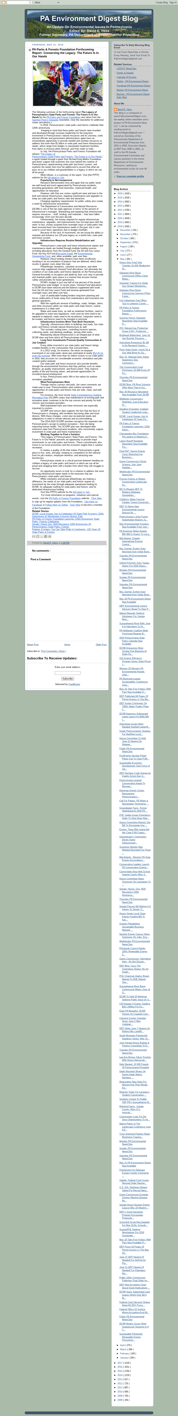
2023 (120, 206)
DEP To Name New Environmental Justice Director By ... (131, 509)
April (122, 1345)
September (126, 242)
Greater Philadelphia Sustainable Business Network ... (131, 927)
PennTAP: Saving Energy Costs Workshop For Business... (132, 454)
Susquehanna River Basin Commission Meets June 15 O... (134, 989)
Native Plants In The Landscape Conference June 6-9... (135, 1127)
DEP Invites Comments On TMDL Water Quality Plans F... (134, 706)
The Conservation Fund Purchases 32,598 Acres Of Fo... (134, 370)
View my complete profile (130, 176)
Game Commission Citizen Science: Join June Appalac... (132, 464)
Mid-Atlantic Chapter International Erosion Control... (131, 541)
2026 (120, 193)
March (123, 1349)
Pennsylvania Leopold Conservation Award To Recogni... (132, 783)
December (125, 230)
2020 (120, 218)
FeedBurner (74, 684)
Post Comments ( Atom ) (53, 651)
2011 (120, 1387)
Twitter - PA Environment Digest (133, 81)
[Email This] (33, 536)
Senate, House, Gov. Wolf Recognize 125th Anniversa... (132, 892)
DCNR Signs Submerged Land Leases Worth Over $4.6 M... (134, 1295)
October (124, 238)
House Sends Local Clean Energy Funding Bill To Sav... (132, 916)
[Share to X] (41, 536)
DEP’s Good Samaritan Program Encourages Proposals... (131, 1215)
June (123, 255)
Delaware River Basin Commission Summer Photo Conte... (134, 293)
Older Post (101, 644)
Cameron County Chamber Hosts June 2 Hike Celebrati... (132, 1021)
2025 (120, 198)
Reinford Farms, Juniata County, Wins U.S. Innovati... (131, 1109)
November (125, 234)
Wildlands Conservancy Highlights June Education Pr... (133, 402)
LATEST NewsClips (126, 68)
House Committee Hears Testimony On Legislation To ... (135, 882)
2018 (120, 226)
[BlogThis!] (37, 536)
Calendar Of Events (126, 77)
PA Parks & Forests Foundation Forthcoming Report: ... (132, 311)
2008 (120, 1400)
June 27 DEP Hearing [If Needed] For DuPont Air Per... (132, 1260)
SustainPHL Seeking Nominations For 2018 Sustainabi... (131, 1232)
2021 (120, 214)
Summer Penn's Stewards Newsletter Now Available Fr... (133, 321)
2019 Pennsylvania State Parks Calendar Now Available (132, 641)
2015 (120, 1371)
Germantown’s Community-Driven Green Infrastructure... (133, 840)
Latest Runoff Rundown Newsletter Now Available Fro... (133, 444)
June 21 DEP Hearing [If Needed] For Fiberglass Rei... (132, 1270)
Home (67, 644)
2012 (120, 1383)
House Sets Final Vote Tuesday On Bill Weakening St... (134, 265)
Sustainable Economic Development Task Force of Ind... (134, 766)
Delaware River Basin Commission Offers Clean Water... (133, 276)
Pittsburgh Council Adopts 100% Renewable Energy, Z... (133, 951)
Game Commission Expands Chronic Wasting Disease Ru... (133, 1197)
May (122, 259)
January (124, 1358)
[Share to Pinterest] (49, 536)
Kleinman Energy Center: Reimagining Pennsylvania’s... (132, 793)
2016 (120, 1367)
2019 (120, 222)
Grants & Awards (125, 73)
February (125, 1353)
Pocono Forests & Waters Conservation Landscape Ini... (133, 482)
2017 (120, 1363)
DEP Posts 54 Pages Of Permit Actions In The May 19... (134, 1250)
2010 (120, 1392)
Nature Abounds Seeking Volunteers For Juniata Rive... (132, 616)
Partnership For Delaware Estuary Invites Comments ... (134, 1173)
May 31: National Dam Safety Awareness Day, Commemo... (134, 360)
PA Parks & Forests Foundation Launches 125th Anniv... (134, 426)
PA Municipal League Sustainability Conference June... (133, 682)
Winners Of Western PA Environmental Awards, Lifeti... (132, 671)
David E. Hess (124, 109)
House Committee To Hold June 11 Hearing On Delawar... (132, 741)
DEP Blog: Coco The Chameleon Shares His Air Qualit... (133, 969)
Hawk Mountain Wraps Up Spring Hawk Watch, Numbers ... (132, 1074)
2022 (120, 210)
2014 (120, 1375)
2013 (120, 1379)
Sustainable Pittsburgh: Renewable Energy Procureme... (131, 1337)
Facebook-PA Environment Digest (134, 86)
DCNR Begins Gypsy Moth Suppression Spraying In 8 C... (134, 1327)
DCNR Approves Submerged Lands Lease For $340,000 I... (134, 717)
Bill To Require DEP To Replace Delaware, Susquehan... (131, 492)
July (122, 251)
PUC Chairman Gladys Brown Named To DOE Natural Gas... (134, 979)
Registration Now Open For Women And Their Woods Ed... (133, 1085)
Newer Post (33, 644)
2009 (120, 1396)
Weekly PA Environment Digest (132, 90)
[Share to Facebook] (45, 536)
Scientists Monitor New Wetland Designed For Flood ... (135, 850)
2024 (120, 202)
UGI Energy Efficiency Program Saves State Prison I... (135, 661)
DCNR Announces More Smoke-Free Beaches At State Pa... (133, 651)
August (124, 246)
